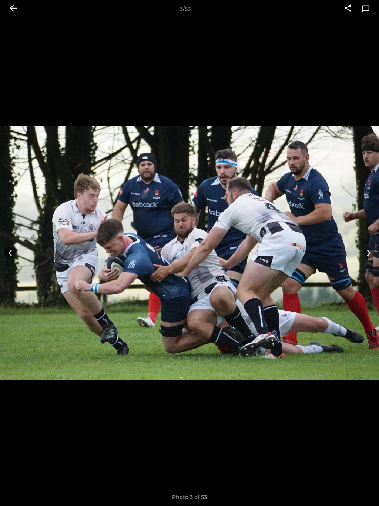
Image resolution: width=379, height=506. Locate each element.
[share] (347, 9)
